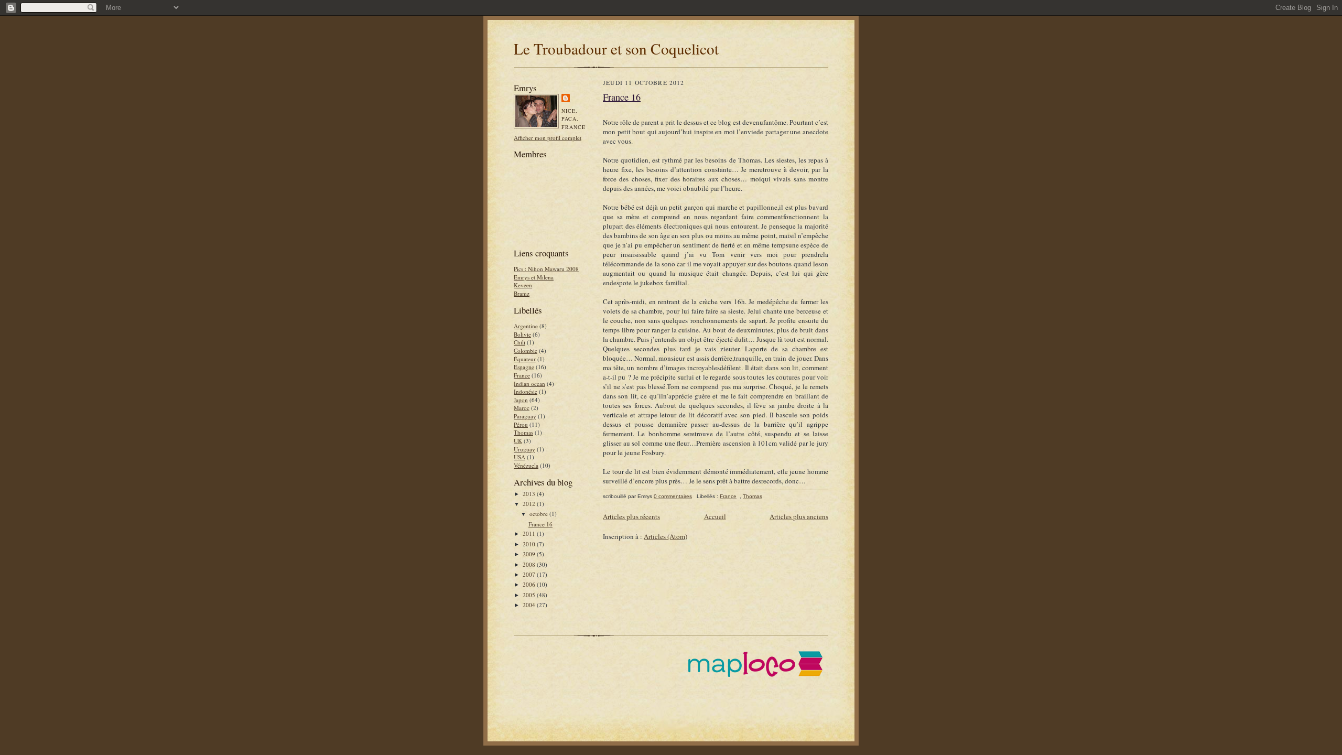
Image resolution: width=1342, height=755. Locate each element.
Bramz (521, 293)
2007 (530, 574)
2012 (530, 504)
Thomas (523, 432)
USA (519, 457)
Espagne (524, 367)
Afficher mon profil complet (547, 138)
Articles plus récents (631, 516)
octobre (539, 513)
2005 (530, 595)
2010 (530, 544)
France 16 (540, 524)
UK (518, 441)
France (522, 375)
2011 (530, 533)
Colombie (525, 350)
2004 (530, 605)
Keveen (523, 285)
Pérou (521, 424)
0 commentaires (673, 496)
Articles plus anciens (799, 516)
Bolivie (522, 334)
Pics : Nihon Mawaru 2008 (546, 269)
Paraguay (525, 416)
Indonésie (525, 391)
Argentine (526, 326)
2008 (530, 564)
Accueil (715, 516)
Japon (521, 400)
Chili (519, 342)
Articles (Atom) (665, 536)
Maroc (521, 408)
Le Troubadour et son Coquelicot (616, 48)
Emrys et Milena (534, 277)
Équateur (525, 359)
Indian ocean (529, 383)
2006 (530, 584)
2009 (530, 554)
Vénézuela (526, 465)
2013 (530, 494)
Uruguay (524, 449)
